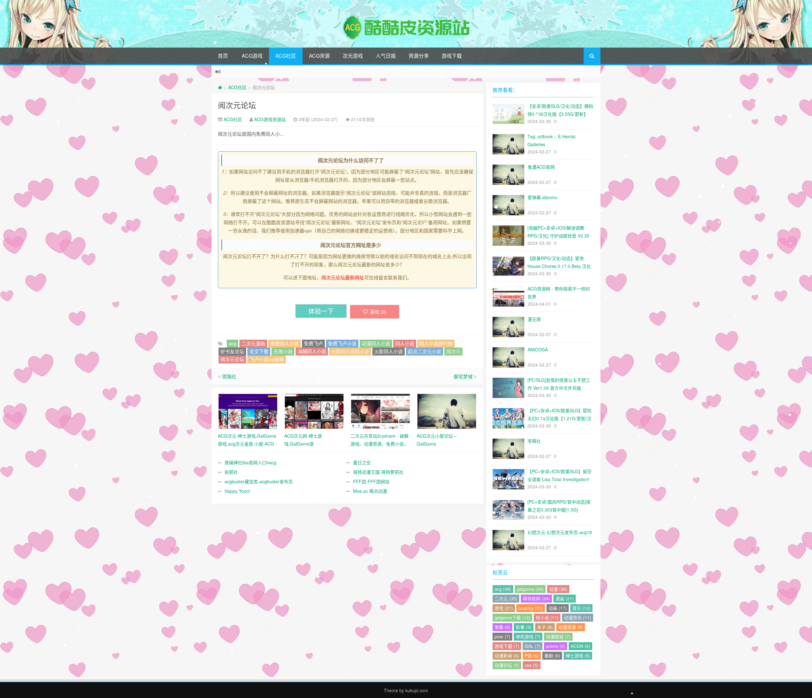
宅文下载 (258, 351)
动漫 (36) (558, 589)
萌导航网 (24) (536, 598)
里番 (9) (502, 627)
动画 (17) (557, 608)
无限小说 (282, 351)
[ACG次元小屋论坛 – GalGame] (446, 411)
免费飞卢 (313, 343)
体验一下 (321, 311)
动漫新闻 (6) (506, 655)
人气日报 (386, 55)
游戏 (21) (503, 608)
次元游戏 (353, 55)
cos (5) (532, 665)
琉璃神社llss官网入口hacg (250, 462)
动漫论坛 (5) (506, 665)
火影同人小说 (388, 351)
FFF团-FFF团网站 (371, 481)
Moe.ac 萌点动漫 (370, 491)
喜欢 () (378, 311)
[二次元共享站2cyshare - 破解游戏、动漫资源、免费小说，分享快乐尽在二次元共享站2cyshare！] (380, 411)
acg (232, 343)
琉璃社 (229, 376)
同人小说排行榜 (436, 343)
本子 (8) (545, 627)
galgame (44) (530, 589)
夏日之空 (362, 462)
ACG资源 (319, 55)
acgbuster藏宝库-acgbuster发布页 (259, 481)
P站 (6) (532, 655)
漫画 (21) (564, 598)
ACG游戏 (252, 55)
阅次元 (453, 351)
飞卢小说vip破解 (266, 359)
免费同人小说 (284, 343)
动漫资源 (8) (570, 627)
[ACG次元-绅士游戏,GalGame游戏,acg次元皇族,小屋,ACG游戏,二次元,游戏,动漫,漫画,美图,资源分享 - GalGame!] (248, 411)
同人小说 (404, 343)
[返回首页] (220, 87)
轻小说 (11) (547, 617)
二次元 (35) (505, 598)
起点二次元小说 (424, 351)
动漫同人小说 (376, 343)
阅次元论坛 (237, 104)
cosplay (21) (530, 608)
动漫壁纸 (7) (558, 636)
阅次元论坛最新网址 (342, 277)
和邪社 (231, 472)
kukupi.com (416, 690)
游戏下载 (452, 55)
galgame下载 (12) (512, 617)
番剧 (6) (552, 655)
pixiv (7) (502, 636)
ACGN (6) (580, 646)
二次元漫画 (253, 343)
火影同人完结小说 (350, 351)
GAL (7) (532, 646)
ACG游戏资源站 (270, 119)
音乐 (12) (581, 608)
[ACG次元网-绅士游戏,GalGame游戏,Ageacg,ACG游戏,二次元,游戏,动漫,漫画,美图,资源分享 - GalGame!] (314, 411)
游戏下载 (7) (506, 646)
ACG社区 (285, 55)
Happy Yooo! (237, 491)
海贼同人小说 (312, 351)
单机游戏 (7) (528, 636)
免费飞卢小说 (342, 343)
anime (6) (555, 646)
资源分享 (419, 55)
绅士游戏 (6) (578, 655)
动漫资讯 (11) (577, 617)
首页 (223, 55)
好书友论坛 (232, 351)
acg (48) (502, 589)
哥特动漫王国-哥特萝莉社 (378, 472)
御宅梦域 (463, 376)
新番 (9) (524, 627)
